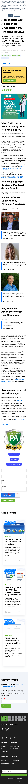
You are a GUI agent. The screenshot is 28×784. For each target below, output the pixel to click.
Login (13, 763)
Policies (3, 748)
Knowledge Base (5, 763)
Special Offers (5, 424)
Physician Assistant (16, 55)
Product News (5, 58)
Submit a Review (19, 419)
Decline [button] (17, 15)
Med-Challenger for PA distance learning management (12, 168)
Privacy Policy (19, 781)
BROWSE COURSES (9, 80)
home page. (19, 400)
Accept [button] (11, 15)
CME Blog (3, 760)
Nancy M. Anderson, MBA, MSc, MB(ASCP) (13, 50)
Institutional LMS (14, 748)
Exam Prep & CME (14, 746)
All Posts (6, 64)
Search (14, 775)
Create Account (15, 760)
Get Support (4, 746)
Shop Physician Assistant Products (10, 423)
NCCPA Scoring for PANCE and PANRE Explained (13, 541)
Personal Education (6, 55)
